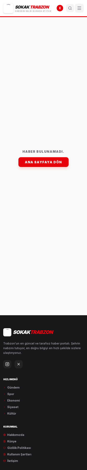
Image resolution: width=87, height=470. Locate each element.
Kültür (11, 413)
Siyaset (12, 407)
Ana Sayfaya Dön (43, 162)
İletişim (12, 460)
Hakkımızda (15, 434)
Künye (11, 441)
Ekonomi (13, 400)
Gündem (13, 387)
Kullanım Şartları (19, 454)
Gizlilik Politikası (19, 447)
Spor (10, 394)
